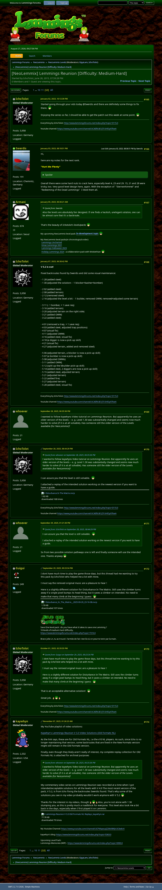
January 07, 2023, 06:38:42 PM (54, 261)
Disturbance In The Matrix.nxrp (60, 493)
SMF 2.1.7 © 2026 (16, 887)
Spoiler (49, 174)
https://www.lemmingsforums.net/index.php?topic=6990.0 (95, 843)
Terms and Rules (137, 887)
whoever (22, 411)
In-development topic (87, 233)
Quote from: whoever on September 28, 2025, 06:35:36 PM (70, 455)
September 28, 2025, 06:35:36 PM (55, 411)
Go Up (14, 850)
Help (126, 887)
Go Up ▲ (150, 887)
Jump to (109, 867)
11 (42, 89)
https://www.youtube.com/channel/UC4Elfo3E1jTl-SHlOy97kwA (86, 128)
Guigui (20, 568)
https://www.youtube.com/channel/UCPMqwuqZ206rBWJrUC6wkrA (93, 828)
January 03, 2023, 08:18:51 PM (54, 148)
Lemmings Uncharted (51, 242)
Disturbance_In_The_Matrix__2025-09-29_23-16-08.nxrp (71, 602)
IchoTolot (93, 62)
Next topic (144, 80)
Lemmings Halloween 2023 (54, 248)
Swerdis (21, 148)
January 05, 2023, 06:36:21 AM (54, 202)
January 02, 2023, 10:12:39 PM (54, 99)
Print (147, 90)
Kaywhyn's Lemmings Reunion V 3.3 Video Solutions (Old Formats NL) (78, 732)
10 (39, 89)
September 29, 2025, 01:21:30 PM (55, 523)
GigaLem (83, 62)
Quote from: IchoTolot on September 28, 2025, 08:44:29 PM (70, 529)
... (36, 89)
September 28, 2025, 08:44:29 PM (58, 449)
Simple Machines (32, 887)
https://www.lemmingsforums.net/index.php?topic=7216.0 (68, 633)
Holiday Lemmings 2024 (52, 251)
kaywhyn (22, 721)
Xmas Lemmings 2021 (51, 245)
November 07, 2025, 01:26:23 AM (58, 721)
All (51, 89)
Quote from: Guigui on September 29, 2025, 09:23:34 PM (69, 654)
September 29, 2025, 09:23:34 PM (58, 568)
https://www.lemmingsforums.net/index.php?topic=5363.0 (83, 834)
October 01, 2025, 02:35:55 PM (54, 648)
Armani (21, 202)
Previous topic (128, 80)
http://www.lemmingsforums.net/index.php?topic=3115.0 (91, 122)
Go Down (15, 90)
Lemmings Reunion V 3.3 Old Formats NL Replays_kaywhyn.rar (75, 814)
